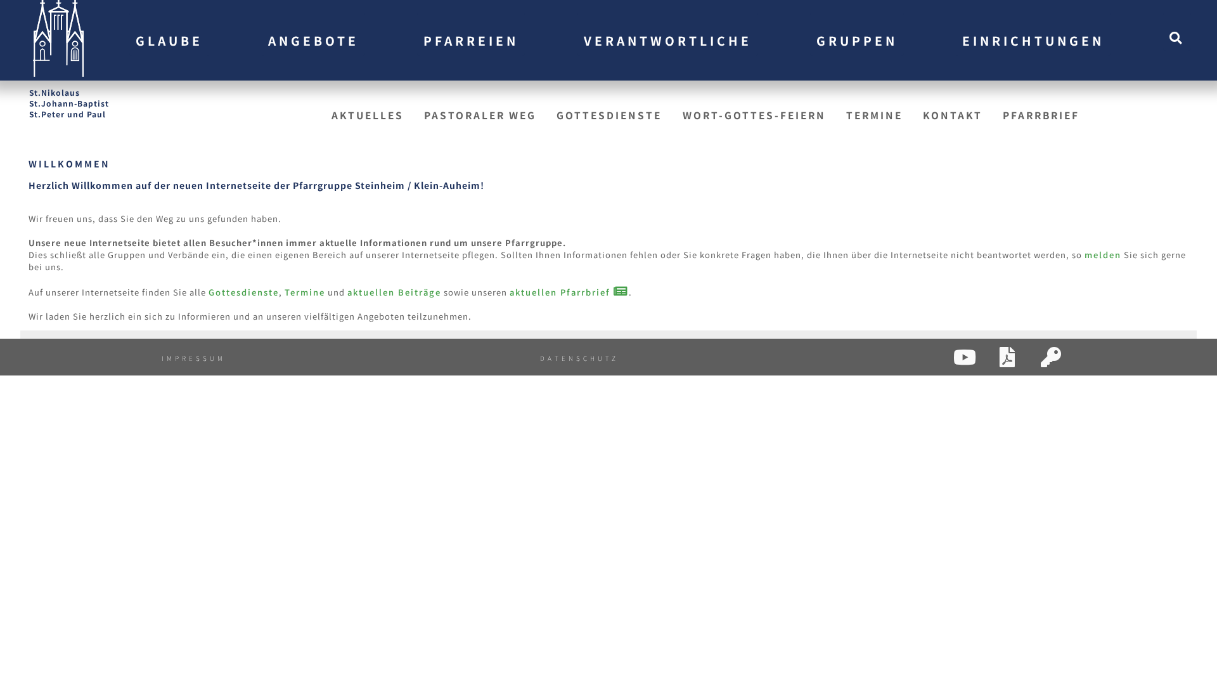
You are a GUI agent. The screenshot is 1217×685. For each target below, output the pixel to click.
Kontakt (952, 115)
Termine (874, 115)
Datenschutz (579, 358)
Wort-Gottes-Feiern (754, 115)
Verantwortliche (668, 40)
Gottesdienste (609, 115)
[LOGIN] (1042, 362)
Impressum (194, 358)
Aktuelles (368, 115)
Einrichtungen (1033, 40)
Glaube (169, 40)
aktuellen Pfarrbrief (562, 292)
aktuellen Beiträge (394, 292)
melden (1103, 255)
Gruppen (857, 40)
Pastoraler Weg (480, 115)
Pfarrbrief (1041, 115)
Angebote (313, 40)
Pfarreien (470, 40)
